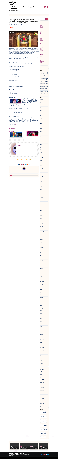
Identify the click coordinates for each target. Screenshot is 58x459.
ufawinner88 (41, 284)
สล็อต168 (41, 318)
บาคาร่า (41, 31)
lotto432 (10, 104)
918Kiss (41, 412)
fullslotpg (41, 54)
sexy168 (41, 244)
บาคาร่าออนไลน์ (42, 61)
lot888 (41, 178)
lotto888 (41, 181)
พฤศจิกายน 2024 (42, 403)
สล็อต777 (41, 323)
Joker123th (41, 165)
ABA (40, 112)
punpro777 (41, 62)
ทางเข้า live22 (42, 297)
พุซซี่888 (41, 310)
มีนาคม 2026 (41, 377)
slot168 (41, 255)
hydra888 (41, 157)
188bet (41, 102)
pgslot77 (41, 59)
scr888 (41, 242)
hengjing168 (41, 152)
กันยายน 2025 (42, 387)
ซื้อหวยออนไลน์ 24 (42, 292)
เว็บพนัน (41, 355)
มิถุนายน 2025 (42, 392)
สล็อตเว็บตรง (41, 26)
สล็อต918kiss (42, 433)
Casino (41, 136)
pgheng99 (41, 53)
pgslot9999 (41, 215)
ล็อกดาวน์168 (41, 313)
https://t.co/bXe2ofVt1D (12, 131)
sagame (41, 234)
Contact (25, 6)
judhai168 (41, 168)
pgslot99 (41, 213)
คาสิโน (41, 289)
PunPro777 (41, 223)
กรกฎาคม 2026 (42, 371)
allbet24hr (41, 115)
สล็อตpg (41, 331)
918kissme (41, 110)
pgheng (41, 207)
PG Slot (41, 420)
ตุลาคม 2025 (41, 385)
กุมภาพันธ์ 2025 (42, 398)
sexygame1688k (42, 250)
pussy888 (41, 30)
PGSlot (41, 210)
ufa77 (41, 273)
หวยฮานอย (41, 342)
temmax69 (41, 268)
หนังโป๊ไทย (41, 34)
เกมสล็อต (41, 345)
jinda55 (41, 416)
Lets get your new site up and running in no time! (33, 6)
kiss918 (41, 38)
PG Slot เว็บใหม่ (42, 197)
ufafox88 (41, 279)
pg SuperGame (42, 199)
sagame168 (41, 236)
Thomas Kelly (12, 24)
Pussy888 (42, 421)
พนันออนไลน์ (41, 308)
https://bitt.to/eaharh (12, 128)
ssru (40, 263)
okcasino (41, 189)
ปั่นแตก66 (41, 60)
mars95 (41, 184)
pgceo (41, 205)
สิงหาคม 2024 (42, 406)
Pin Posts (30, 7)
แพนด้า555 (41, 363)
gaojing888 (41, 149)
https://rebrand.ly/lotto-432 (12, 125)
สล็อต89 (41, 326)
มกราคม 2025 (42, 400)
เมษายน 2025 (41, 395)
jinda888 (41, 160)
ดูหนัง (41, 56)
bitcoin (41, 128)
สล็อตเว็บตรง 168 (42, 339)
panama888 (41, 192)
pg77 (41, 202)
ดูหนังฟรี (41, 49)
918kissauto (44, 412)
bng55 (41, 131)
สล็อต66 (41, 25)
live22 (41, 55)
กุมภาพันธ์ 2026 (42, 379)
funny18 (41, 147)
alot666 (41, 118)
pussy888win (45, 421)
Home (21, 6)
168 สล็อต (41, 99)
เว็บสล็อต (41, 358)
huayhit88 (41, 155)
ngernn (41, 186)
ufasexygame (42, 281)
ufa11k (41, 271)
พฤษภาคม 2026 (42, 374)
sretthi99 (41, 260)
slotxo (41, 32)
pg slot (41, 37)
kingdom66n (41, 170)
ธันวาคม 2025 (42, 382)
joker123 (41, 48)
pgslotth (41, 218)
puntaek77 (41, 226)
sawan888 (41, 239)
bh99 (41, 126)
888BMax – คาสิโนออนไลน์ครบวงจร (16, 453)
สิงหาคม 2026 (42, 369)
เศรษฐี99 (41, 360)
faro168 (41, 144)
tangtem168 (41, 265)
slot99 (41, 24)
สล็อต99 (41, 329)
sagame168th (42, 47)
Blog (23, 6)
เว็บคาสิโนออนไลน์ (42, 350)
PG (40, 194)
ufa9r (41, 276)
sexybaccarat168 (42, 247)
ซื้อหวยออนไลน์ (42, 63)
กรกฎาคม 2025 (42, 390)
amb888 (41, 120)
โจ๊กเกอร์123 (41, 43)
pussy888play (42, 231)
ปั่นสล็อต (41, 305)
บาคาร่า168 (41, 302)
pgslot (41, 39)
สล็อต (41, 316)
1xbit (41, 107)
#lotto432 (21, 24)
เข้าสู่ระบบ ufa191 (42, 347)
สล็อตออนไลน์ (41, 334)
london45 (41, 176)
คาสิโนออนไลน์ (45, 425)
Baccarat (41, 123)
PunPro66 (41, 221)
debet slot (41, 139)
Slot (40, 252)
